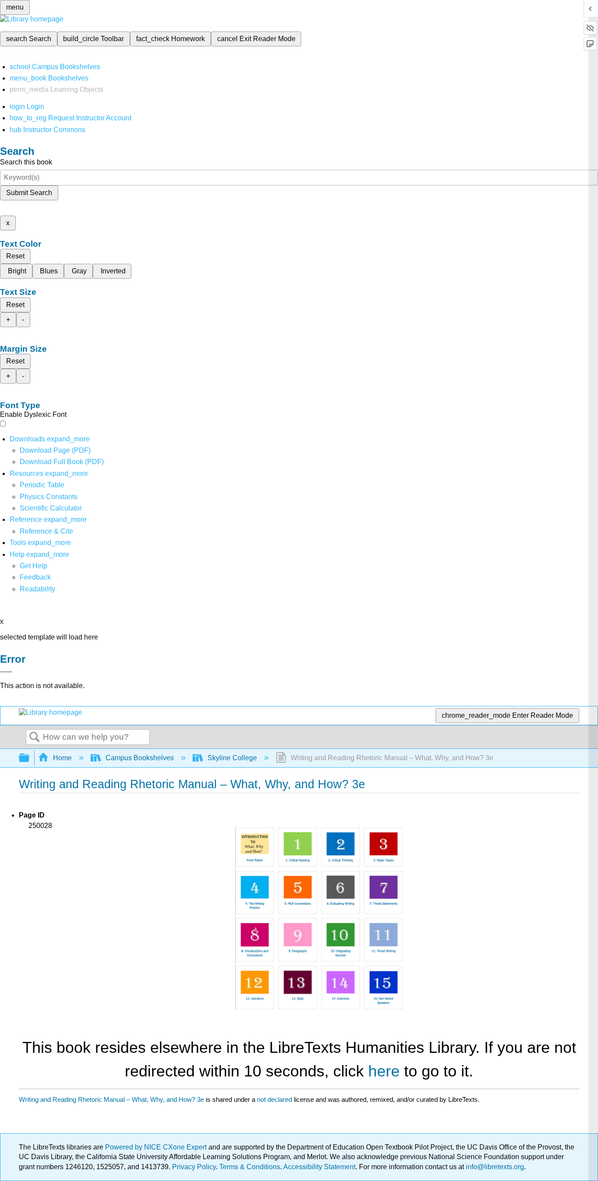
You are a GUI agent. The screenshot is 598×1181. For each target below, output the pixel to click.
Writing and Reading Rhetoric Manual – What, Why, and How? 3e (111, 1099)
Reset (15, 256)
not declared (275, 1099)
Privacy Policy (194, 1167)
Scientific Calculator (51, 508)
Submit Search (29, 192)
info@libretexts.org (494, 1167)
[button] (35, 577)
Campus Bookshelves (140, 758)
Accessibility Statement (319, 1167)
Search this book (26, 162)
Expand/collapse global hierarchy (29, 758)
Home (62, 758)
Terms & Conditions (249, 1167)
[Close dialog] (6, 671)
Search (34, 737)
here (384, 1071)
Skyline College (232, 758)
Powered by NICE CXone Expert (156, 1147)
